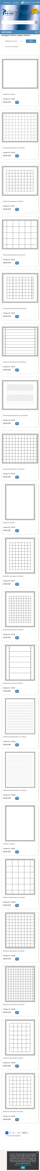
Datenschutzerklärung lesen (23, 1164)
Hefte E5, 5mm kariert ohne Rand (13, 951)
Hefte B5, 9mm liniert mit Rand (13, 683)
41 (19, 1133)
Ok (23, 1167)
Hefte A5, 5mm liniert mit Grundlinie (14, 362)
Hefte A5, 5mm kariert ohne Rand (14, 148)
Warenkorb (9, 102)
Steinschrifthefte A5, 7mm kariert (14, 469)
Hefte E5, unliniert (9, 844)
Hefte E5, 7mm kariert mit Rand (13, 1058)
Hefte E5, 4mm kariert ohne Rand (13, 1004)
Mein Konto (7, 2)
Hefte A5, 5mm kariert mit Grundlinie (15, 308)
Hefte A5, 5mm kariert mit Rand (13, 201)
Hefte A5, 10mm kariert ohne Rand (14, 255)
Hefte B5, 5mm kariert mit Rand (13, 576)
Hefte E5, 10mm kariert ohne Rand (14, 897)
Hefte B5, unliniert (9, 522)
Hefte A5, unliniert (9, 94)
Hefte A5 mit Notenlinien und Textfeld (15, 415)
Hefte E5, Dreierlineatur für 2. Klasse (15, 790)
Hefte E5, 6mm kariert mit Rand (13, 1111)
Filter (31, 41)
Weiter (25, 1133)
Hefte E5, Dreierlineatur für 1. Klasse (14, 737)
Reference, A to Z (14, 41)
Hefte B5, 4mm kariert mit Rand (13, 630)
